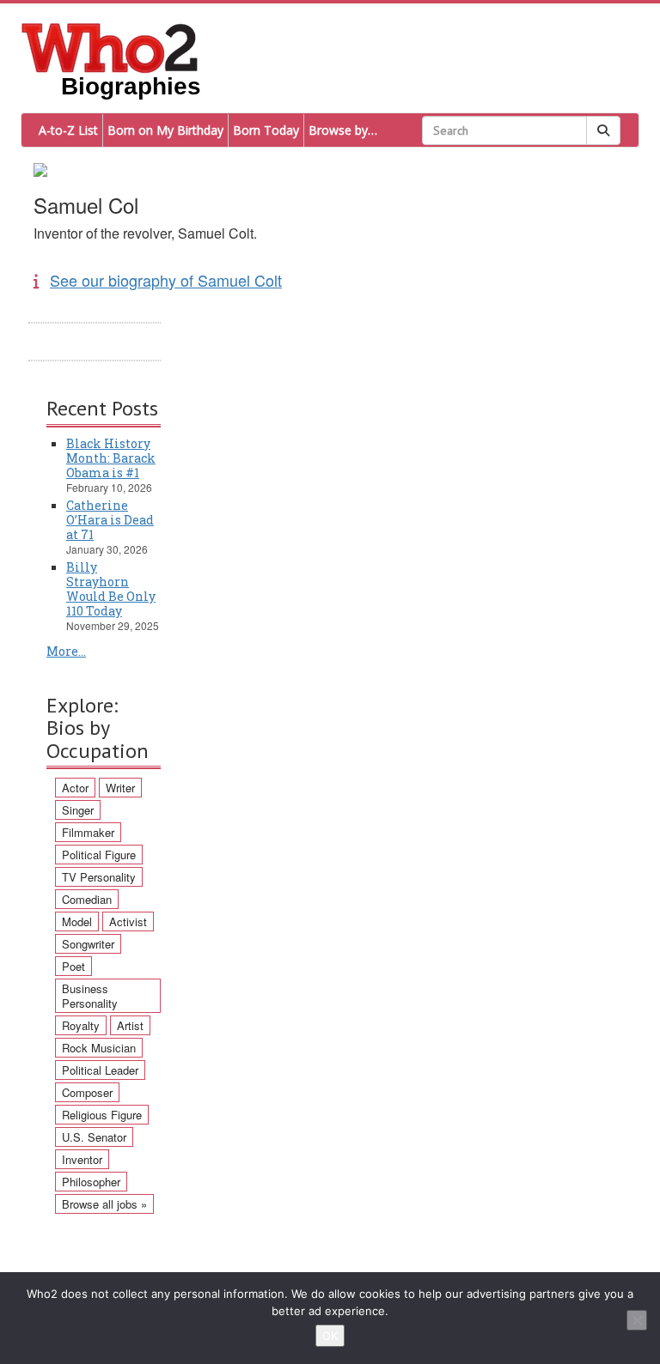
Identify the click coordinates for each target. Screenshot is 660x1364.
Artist (130, 1025)
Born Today (266, 130)
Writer (120, 787)
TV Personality (99, 877)
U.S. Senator (94, 1137)
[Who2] (110, 46)
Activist (128, 921)
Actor (75, 787)
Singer (78, 810)
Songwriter (88, 944)
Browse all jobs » (104, 1204)
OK (330, 1336)
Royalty (81, 1025)
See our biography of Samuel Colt (166, 280)
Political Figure (99, 854)
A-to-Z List (68, 130)
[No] (636, 1320)
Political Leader (100, 1070)
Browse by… (343, 130)
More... (66, 651)
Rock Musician (99, 1048)
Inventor (82, 1159)
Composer (87, 1092)
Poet (73, 966)
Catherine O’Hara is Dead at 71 (110, 520)
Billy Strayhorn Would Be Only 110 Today (111, 589)
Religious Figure (102, 1114)
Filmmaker (88, 832)
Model (77, 921)
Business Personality (90, 995)
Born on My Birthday (165, 130)
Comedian (87, 899)
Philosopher (91, 1181)
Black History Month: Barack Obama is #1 (111, 458)
